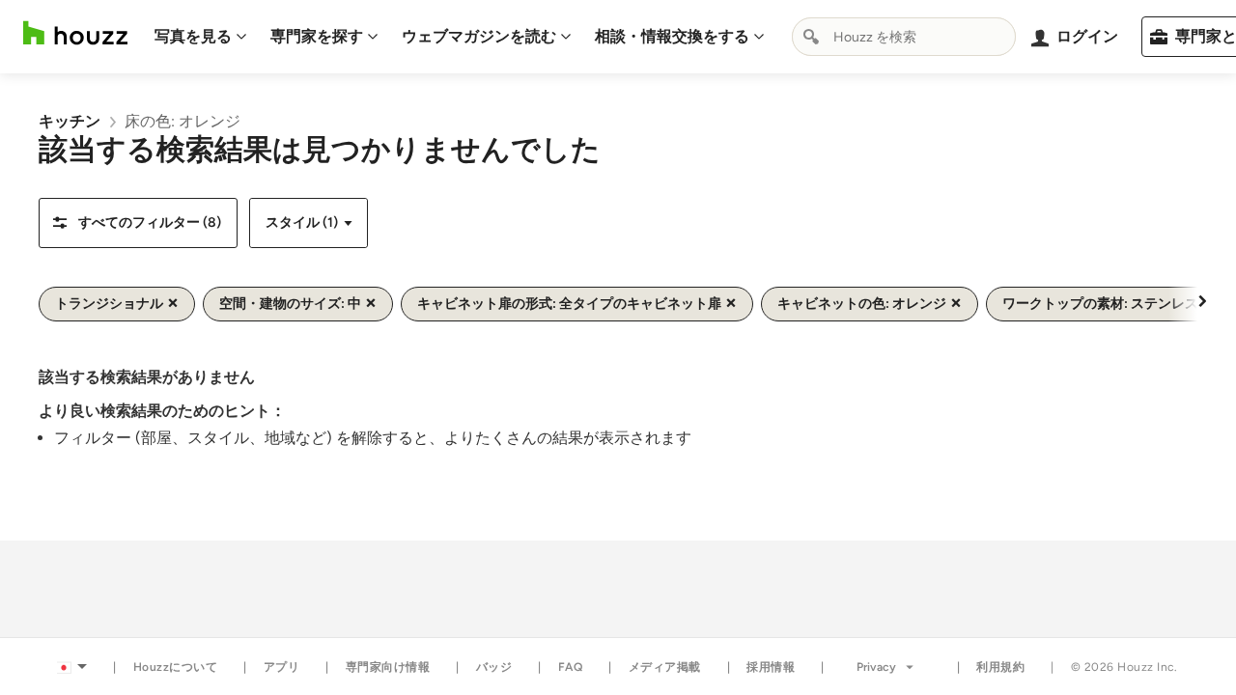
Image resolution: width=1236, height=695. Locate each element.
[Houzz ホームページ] (75, 33)
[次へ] (1202, 300)
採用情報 (770, 667)
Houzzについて (175, 667)
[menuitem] (201, 36)
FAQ (570, 667)
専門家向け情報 (388, 667)
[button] (138, 223)
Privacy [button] (876, 667)
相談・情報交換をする (672, 36)
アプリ (282, 667)
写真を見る (193, 36)
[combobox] (904, 36)
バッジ (494, 667)
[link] (69, 121)
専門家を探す (316, 36)
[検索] (811, 36)
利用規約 (1000, 667)
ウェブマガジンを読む (479, 36)
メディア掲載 (665, 667)
